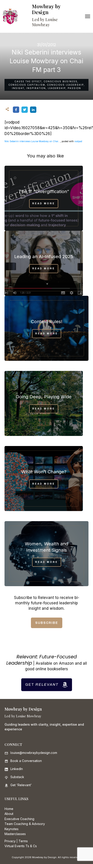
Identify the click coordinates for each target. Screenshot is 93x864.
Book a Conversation (26, 761)
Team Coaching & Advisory (25, 824)
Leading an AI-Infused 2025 (43, 256)
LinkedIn (16, 769)
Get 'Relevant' (21, 785)
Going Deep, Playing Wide (44, 396)
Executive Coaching (19, 819)
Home (9, 809)
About (9, 814)
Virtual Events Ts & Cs (21, 846)
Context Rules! (46, 321)
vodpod (78, 141)
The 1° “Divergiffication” (44, 191)
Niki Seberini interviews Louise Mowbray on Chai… (32, 141)
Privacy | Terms (16, 841)
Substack (17, 777)
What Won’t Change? (43, 471)
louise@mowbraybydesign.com (33, 753)
